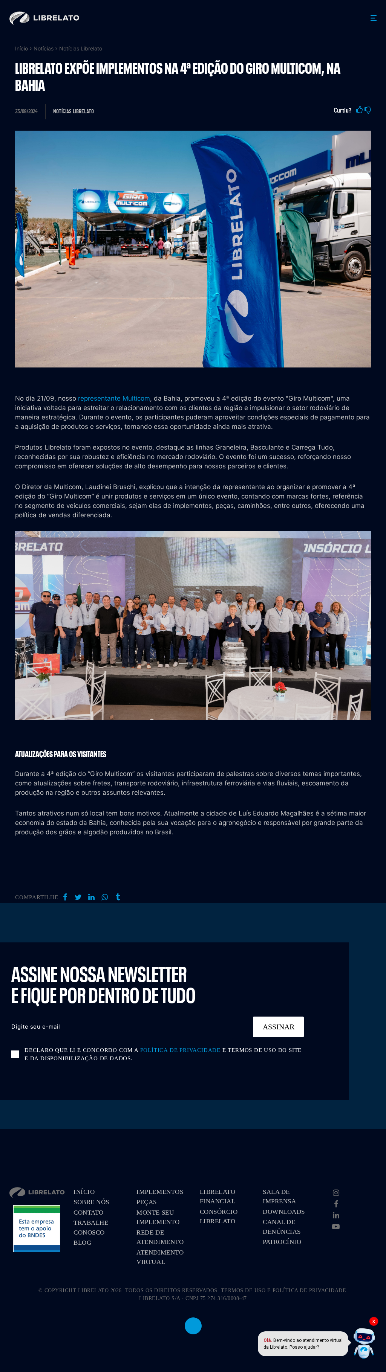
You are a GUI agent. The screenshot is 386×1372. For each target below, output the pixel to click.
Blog (82, 1242)
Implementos (159, 1191)
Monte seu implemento (157, 1217)
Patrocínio (282, 1241)
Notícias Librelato (80, 48)
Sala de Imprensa (279, 1196)
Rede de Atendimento (160, 1237)
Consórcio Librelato (219, 1216)
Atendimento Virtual (160, 1257)
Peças (146, 1202)
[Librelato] (44, 18)
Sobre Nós (91, 1202)
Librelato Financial (218, 1196)
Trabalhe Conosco (91, 1227)
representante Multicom (114, 398)
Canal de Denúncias (282, 1226)
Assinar (278, 1027)
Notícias (44, 48)
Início (21, 48)
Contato (89, 1212)
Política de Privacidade (180, 1050)
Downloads (284, 1211)
